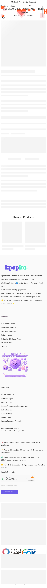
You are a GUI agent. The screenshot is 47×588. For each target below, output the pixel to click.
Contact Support (7, 399)
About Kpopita (6, 402)
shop (23, 15)
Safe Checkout (6, 410)
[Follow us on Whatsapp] (23, 431)
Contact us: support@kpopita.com (14, 290)
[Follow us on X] (2, 430)
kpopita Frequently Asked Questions (14, 406)
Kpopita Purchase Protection (11, 421)
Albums (30, 15)
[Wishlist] (20, 223)
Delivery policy (6, 335)
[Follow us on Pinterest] (14, 430)
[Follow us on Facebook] (6, 430)
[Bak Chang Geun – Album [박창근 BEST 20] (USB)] (23, 43)
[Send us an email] (10, 431)
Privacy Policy (6, 343)
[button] (19, 243)
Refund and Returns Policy (11, 339)
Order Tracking (6, 414)
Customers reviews (8, 328)
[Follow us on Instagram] (19, 431)
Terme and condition (8, 331)
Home (16, 15)
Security (4, 346)
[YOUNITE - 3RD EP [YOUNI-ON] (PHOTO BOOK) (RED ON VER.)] (35, 232)
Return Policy (6, 417)
